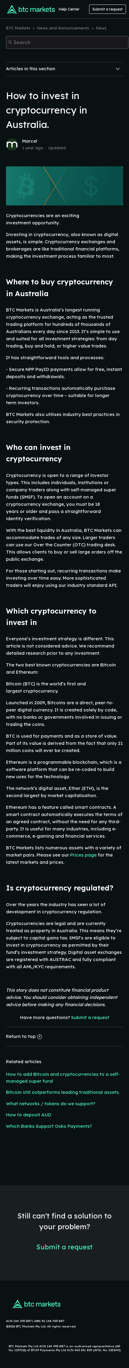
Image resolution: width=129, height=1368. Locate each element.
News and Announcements (63, 28)
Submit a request (107, 9)
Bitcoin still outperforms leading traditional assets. (63, 1092)
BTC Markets (19, 28)
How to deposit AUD (28, 1115)
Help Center (69, 9)
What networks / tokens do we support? (50, 1103)
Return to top (21, 1036)
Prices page (83, 855)
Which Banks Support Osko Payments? (49, 1126)
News (101, 28)
